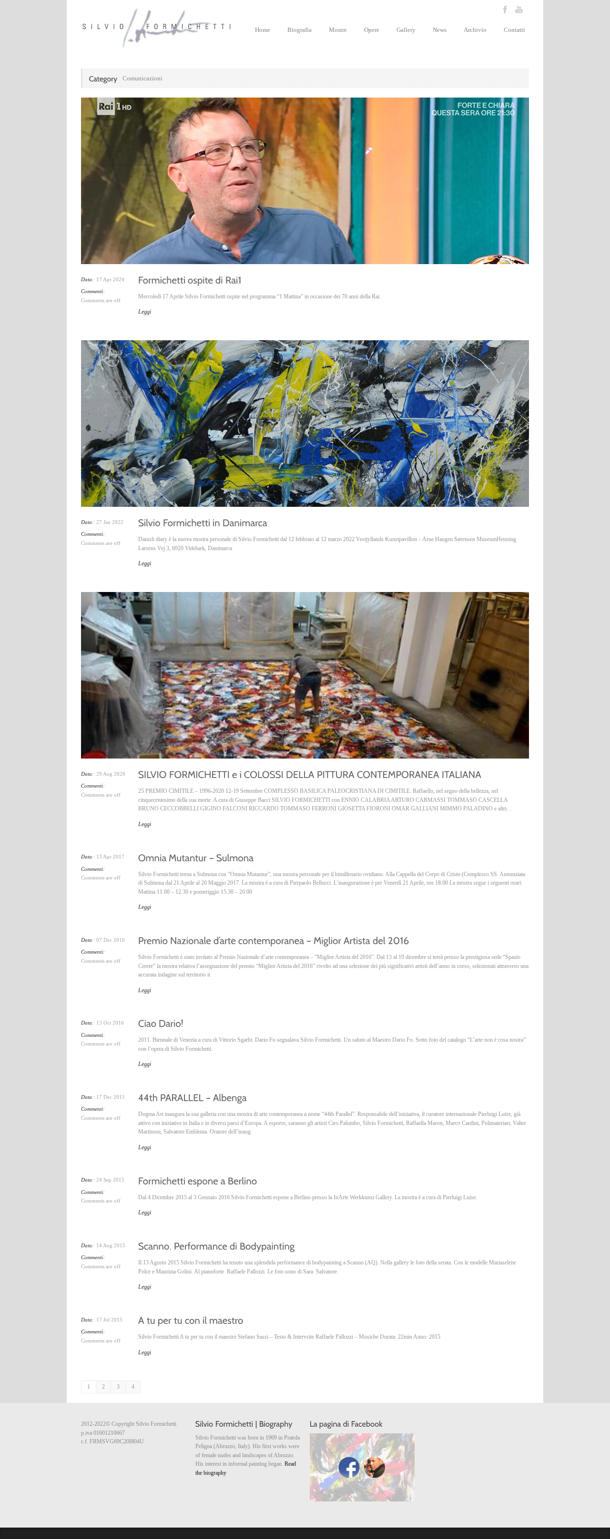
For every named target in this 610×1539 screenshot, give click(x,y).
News (440, 29)
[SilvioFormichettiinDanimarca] (202, 522)
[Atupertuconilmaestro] (191, 1319)
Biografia (299, 29)
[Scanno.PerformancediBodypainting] (216, 1245)
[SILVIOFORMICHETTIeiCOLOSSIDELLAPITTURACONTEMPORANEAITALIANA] (309, 774)
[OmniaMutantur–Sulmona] (196, 856)
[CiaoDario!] (160, 1022)
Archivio (475, 29)
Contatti (514, 29)
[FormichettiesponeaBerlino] (197, 1179)
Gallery (406, 29)
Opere (371, 29)
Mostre (338, 29)
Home (262, 29)
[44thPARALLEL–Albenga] (192, 1097)
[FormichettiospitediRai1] (190, 279)
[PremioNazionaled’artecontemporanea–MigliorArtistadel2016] (273, 940)
